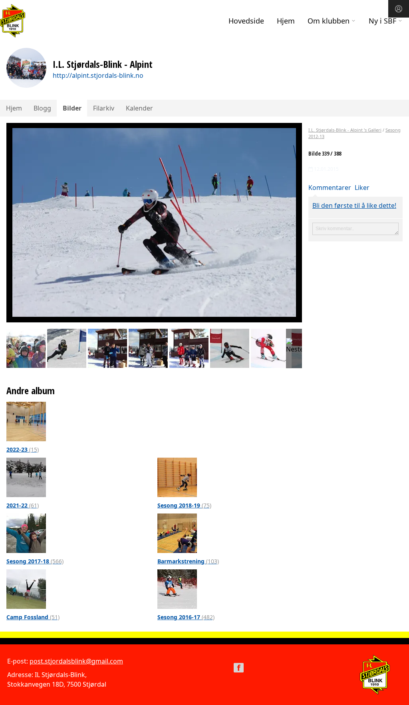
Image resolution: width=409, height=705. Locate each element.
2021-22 (22, 505)
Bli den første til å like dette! (354, 205)
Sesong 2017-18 (35, 561)
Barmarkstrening (188, 561)
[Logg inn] (398, 9)
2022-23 (22, 449)
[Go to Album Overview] (26, 421)
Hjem (286, 21)
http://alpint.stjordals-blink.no (98, 75)
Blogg (42, 108)
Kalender (139, 108)
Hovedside (246, 21)
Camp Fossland (33, 617)
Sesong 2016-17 (185, 617)
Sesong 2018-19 (184, 505)
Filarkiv (103, 108)
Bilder (72, 108)
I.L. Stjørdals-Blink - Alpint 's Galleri (344, 130)
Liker (362, 187)
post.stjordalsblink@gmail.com (76, 661)
